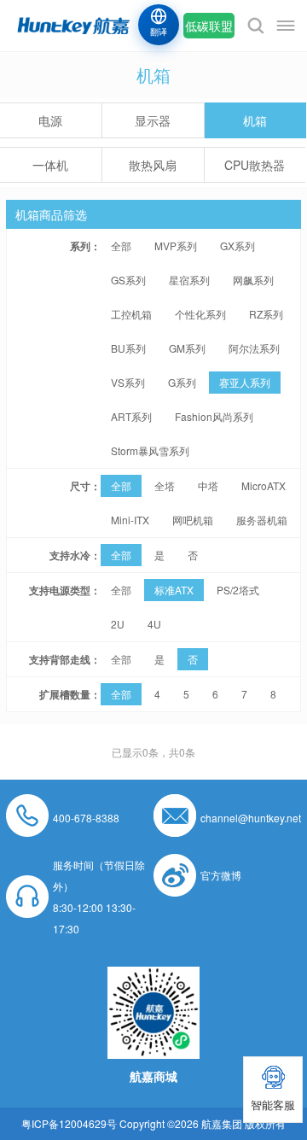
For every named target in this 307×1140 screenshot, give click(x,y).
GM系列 (187, 348)
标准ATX (174, 589)
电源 (50, 120)
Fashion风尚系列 (214, 416)
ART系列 (131, 416)
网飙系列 (253, 279)
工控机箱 (131, 314)
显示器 (153, 120)
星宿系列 (189, 279)
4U (154, 624)
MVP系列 (175, 245)
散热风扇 (153, 164)
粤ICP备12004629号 (69, 1123)
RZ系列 (266, 314)
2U (118, 624)
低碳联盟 (209, 25)
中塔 (208, 485)
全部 (121, 245)
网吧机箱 (192, 519)
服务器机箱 (261, 519)
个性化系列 (200, 314)
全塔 (164, 485)
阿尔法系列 (254, 348)
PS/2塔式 (238, 589)
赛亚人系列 (244, 382)
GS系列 (128, 279)
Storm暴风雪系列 (150, 450)
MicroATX (263, 485)
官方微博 (220, 875)
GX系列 (237, 245)
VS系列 (128, 382)
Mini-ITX (130, 519)
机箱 (255, 120)
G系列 (182, 382)
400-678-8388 (86, 817)
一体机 (50, 164)
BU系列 (128, 348)
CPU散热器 (254, 164)
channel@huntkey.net (250, 817)
